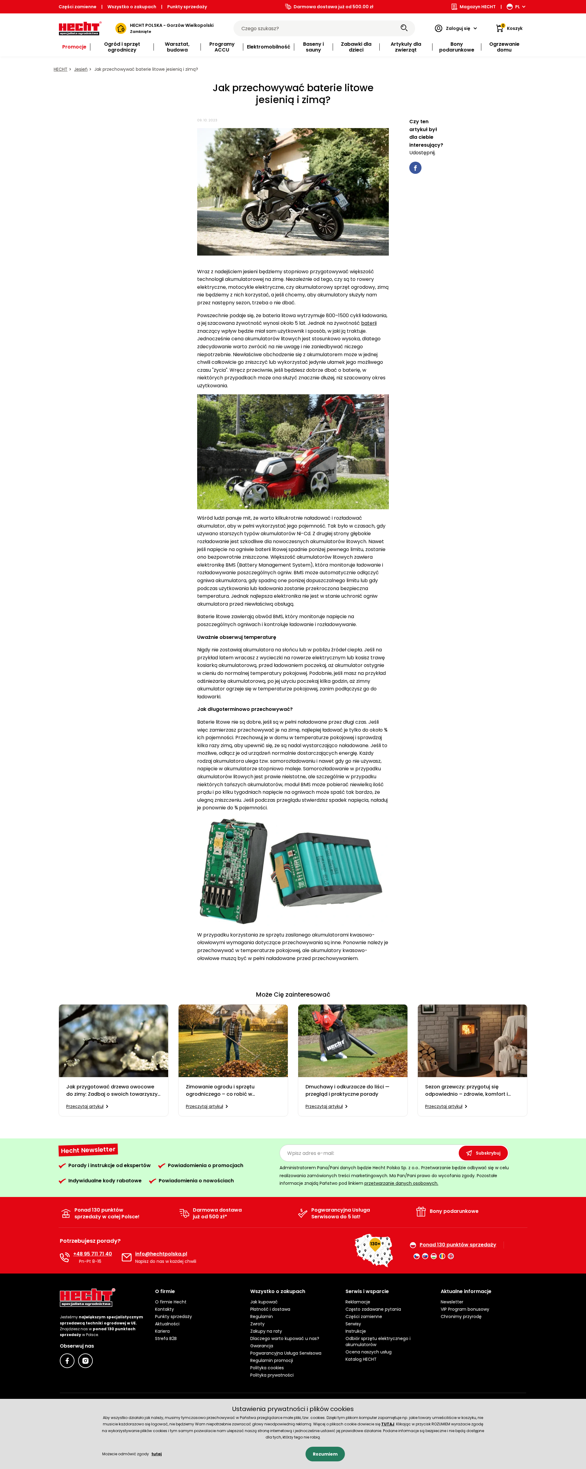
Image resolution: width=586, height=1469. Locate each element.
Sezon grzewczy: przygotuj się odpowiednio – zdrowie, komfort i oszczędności (466, 1090)
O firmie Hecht (170, 1302)
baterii (369, 323)
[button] (198, 1291)
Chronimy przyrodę (461, 1316)
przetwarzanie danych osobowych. (401, 1183)
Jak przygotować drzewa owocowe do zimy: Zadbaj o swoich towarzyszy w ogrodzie (111, 1090)
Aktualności (167, 1324)
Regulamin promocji (271, 1360)
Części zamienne (77, 7)
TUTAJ (387, 1424)
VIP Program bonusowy (465, 1309)
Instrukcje (355, 1331)
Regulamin (261, 1316)
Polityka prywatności (272, 1375)
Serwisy (353, 1324)
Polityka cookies (267, 1368)
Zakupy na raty (266, 1331)
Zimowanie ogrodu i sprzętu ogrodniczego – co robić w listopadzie (220, 1090)
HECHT (60, 69)
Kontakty (164, 1309)
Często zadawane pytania (373, 1309)
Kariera (162, 1331)
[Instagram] (85, 1360)
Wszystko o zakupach (131, 7)
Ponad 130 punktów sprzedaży (458, 1244)
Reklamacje (357, 1302)
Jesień (81, 69)
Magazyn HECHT (478, 7)
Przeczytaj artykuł (84, 1106)
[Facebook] (67, 1360)
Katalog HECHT (361, 1359)
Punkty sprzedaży (187, 7)
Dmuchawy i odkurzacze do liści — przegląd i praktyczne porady (347, 1090)
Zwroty (257, 1324)
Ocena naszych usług (368, 1352)
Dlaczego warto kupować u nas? (284, 1338)
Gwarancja (261, 1346)
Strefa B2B (166, 1338)
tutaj (156, 1453)
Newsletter (452, 1302)
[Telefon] (65, 1257)
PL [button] (517, 7)
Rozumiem (325, 1454)
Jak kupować (264, 1302)
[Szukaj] (404, 28)
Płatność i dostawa (270, 1309)
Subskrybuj (488, 1153)
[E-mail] (127, 1257)
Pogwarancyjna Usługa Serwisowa (285, 1353)
